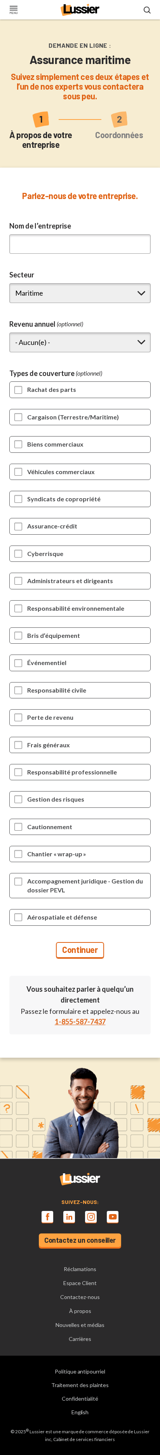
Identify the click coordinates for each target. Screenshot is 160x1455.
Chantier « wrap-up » (56, 853)
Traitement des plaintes (80, 1385)
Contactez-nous (80, 1297)
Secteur (21, 274)
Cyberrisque (45, 553)
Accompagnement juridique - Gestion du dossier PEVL (85, 885)
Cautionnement (49, 826)
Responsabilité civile (56, 690)
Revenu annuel (46, 324)
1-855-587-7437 (80, 1021)
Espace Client (80, 1283)
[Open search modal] (147, 10)
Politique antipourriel (80, 1371)
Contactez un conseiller (80, 1240)
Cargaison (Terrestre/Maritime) (73, 417)
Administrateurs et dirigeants (70, 580)
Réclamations (80, 1269)
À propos (80, 1311)
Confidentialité (80, 1398)
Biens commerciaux (55, 444)
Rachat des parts (51, 389)
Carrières (80, 1338)
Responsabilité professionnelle (72, 772)
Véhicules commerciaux (61, 471)
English (80, 1412)
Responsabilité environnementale (75, 608)
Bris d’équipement (53, 635)
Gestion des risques (55, 799)
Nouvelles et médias (80, 1325)
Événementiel (46, 662)
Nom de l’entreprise (40, 226)
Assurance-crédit (52, 526)
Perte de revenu (50, 717)
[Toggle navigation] (13, 10)
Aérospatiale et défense (62, 917)
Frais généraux (48, 744)
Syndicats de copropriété (64, 498)
